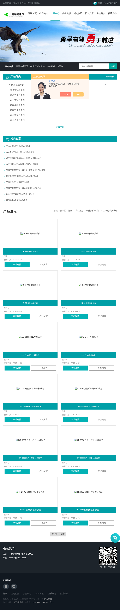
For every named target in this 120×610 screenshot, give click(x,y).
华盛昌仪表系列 (93, 210)
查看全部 (60, 127)
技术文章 (89, 13)
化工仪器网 (18, 602)
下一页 (54, 534)
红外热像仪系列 (17, 120)
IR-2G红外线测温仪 (30, 303)
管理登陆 (64, 593)
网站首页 (32, 13)
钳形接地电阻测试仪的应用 (16, 200)
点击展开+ (110, 77)
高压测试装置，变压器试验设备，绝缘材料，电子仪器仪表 (42, 66)
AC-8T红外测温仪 (88, 355)
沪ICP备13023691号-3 (43, 602)
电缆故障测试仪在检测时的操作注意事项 (22, 164)
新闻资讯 (78, 13)
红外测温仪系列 (17, 115)
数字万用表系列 (17, 110)
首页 (70, 210)
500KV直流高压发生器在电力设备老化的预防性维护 (26, 170)
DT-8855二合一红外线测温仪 (30, 458)
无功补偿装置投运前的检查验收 (18, 146)
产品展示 (80, 210)
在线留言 (100, 13)
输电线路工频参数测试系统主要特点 (20, 194)
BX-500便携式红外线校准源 (88, 406)
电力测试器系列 (17, 100)
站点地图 (48, 599)
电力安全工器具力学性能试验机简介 (20, 152)
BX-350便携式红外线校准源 (30, 406)
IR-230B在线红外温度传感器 (88, 510)
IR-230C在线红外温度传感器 (30, 510)
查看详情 (17, 264)
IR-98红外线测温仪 (88, 251)
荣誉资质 (66, 13)
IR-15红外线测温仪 (88, 303)
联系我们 (112, 13)
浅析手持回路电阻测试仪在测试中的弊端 (22, 176)
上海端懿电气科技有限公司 (23, 3)
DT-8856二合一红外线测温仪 (88, 458)
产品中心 (55, 13)
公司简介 (43, 13)
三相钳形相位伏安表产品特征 (17, 182)
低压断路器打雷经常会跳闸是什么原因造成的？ (24, 158)
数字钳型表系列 (17, 105)
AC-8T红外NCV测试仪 (30, 355)
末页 (63, 534)
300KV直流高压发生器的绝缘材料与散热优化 (23, 188)
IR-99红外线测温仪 (30, 251)
